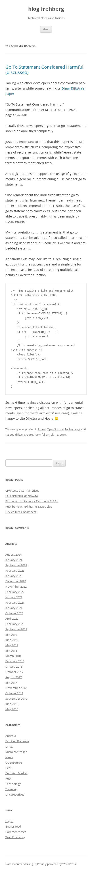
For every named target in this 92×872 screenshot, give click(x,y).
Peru (8, 768)
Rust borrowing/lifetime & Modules (28, 507)
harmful (39, 435)
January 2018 (13, 666)
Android (10, 736)
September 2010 (16, 698)
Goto (29, 435)
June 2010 (11, 704)
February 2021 (14, 603)
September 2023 (16, 565)
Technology (72, 429)
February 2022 (14, 592)
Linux (42, 429)
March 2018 (13, 656)
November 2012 (16, 688)
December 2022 (15, 581)
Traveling (11, 789)
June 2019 (11, 640)
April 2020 (11, 619)
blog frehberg (46, 8)
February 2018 (14, 661)
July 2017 (11, 682)
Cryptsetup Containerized (22, 491)
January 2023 (13, 576)
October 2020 (14, 613)
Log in (9, 821)
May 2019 (11, 645)
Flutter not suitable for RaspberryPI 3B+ (31, 501)
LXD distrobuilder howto (21, 496)
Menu (46, 29)
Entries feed (13, 826)
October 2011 (14, 693)
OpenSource (55, 429)
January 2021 (13, 608)
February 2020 (14, 624)
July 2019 (11, 635)
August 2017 (13, 677)
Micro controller (16, 752)
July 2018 (11, 651)
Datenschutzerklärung (19, 864)
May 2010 (11, 709)
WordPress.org (15, 837)
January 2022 (13, 597)
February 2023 (14, 571)
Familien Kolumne (17, 741)
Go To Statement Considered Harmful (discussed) (44, 69)
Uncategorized (15, 794)
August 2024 (13, 555)
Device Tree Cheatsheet (20, 512)
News (9, 757)
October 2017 (14, 672)
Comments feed (16, 832)
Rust (8, 778)
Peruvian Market (16, 773)
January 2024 (13, 560)
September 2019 (16, 629)
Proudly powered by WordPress (56, 864)
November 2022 (16, 587)
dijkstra (20, 435)
